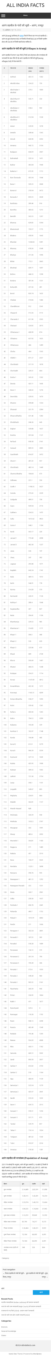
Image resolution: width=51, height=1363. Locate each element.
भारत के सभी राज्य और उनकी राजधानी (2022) (15, 1315)
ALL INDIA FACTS (25, 5)
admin (7, 30)
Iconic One (13, 1354)
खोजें (2, 1288)
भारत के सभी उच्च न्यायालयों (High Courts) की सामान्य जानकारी (21, 1306)
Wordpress (37, 1354)
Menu (25, 15)
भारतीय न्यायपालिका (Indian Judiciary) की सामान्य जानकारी (20, 1302)
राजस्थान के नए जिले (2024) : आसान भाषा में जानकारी (17, 1311)
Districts (4, 1327)
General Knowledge (8, 1331)
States (3, 1335)
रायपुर (22, 36)
